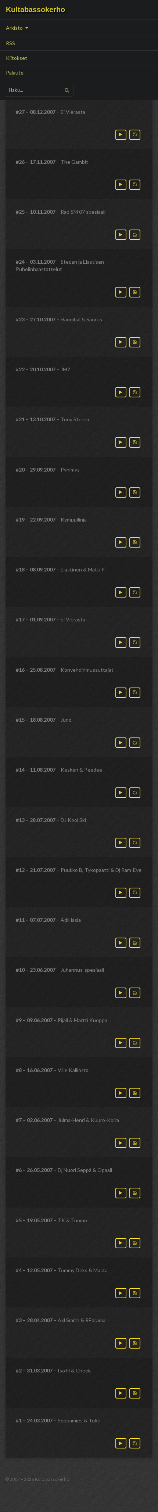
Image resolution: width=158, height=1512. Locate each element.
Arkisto (15, 28)
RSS (10, 43)
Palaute (15, 72)
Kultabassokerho (35, 10)
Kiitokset (16, 58)
